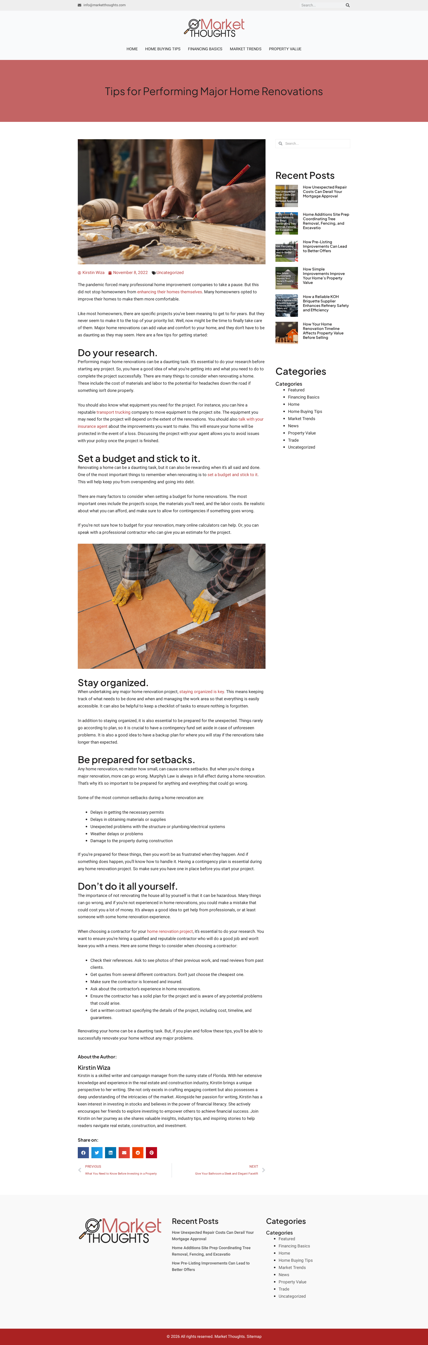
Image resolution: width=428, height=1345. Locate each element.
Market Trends (246, 49)
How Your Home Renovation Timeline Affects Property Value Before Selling (323, 331)
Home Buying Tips (163, 49)
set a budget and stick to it (233, 475)
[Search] (347, 5)
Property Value (285, 49)
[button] (83, 1152)
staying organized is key (201, 692)
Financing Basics (205, 49)
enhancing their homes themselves (169, 292)
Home (132, 49)
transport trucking (114, 412)
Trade (293, 440)
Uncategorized (170, 272)
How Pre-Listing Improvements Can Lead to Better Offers (325, 246)
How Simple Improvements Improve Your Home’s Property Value (324, 276)
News (293, 426)
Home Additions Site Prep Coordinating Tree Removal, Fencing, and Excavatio (326, 221)
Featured (296, 390)
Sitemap (254, 1337)
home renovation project (170, 931)
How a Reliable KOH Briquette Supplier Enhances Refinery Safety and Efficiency (326, 303)
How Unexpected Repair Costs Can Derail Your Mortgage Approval (325, 191)
